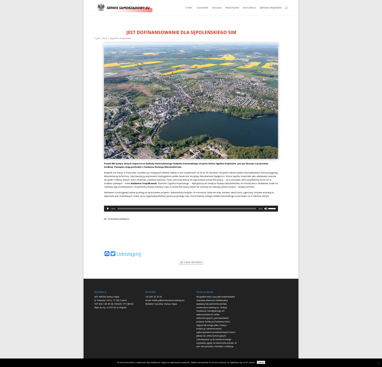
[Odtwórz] (107, 208)
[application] (191, 209)
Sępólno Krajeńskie (120, 38)
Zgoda (261, 362)
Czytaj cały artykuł (193, 262)
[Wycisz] (265, 208)
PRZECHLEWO (232, 8)
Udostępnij (129, 254)
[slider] (272, 208)
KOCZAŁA (217, 8)
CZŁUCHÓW (202, 8)
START (189, 8)
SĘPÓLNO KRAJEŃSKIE (271, 8)
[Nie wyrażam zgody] (378, 362)
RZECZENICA (249, 8)
